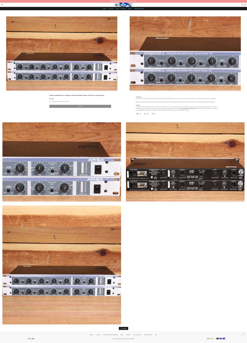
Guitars (111, 8)
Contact (123, 8)
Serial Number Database (110, 334)
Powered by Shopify (129, 338)
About (130, 8)
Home (104, 8)
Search (128, 334)
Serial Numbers (139, 8)
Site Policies (137, 334)
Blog (117, 8)
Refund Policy (148, 334)
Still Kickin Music (120, 338)
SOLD (80, 106)
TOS (156, 334)
